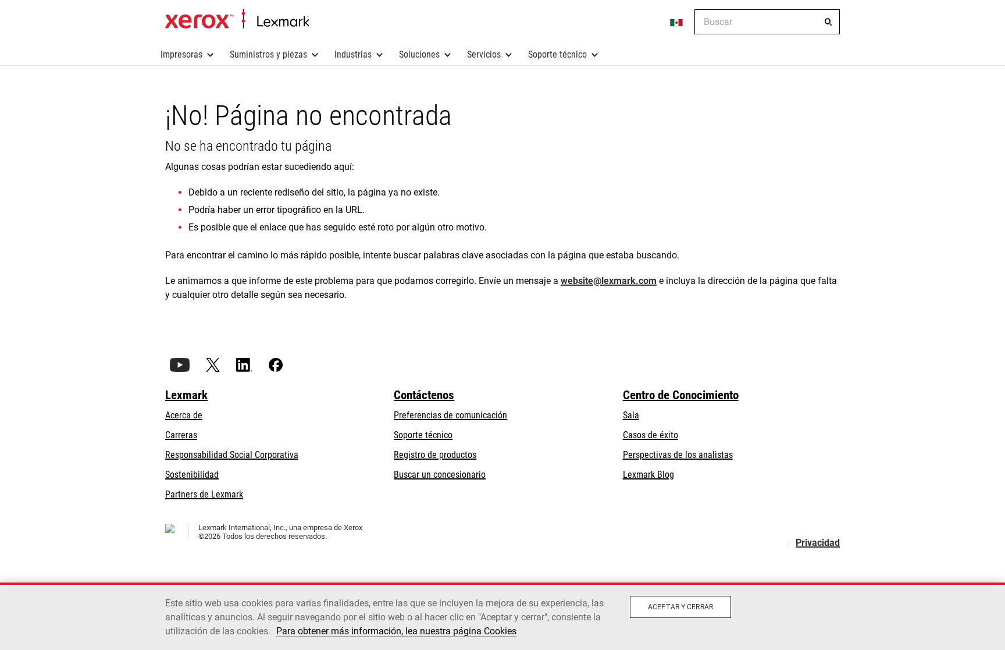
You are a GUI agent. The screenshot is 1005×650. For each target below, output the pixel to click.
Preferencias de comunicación (450, 415)
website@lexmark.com (609, 280)
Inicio (237, 19)
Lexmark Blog (648, 474)
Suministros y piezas (268, 54)
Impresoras (181, 54)
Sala (631, 415)
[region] (502, 616)
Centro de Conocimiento (681, 395)
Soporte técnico (557, 54)
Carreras (181, 435)
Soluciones (419, 54)
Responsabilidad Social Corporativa (231, 454)
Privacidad (818, 542)
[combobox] (767, 21)
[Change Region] (677, 22)
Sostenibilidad (192, 474)
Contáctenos (424, 395)
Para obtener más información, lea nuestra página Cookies (396, 631)
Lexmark (186, 395)
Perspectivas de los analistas (678, 454)
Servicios (484, 54)
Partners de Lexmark (204, 494)
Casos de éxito (650, 435)
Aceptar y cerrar (680, 607)
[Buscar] (828, 22)
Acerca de (183, 415)
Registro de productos (435, 454)
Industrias (353, 54)
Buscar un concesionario (440, 474)
